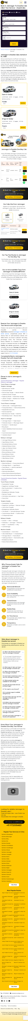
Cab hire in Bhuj (5, 838)
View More (14, 884)
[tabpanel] (14, 28)
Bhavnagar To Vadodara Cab (19, 969)
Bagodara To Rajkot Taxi (19, 960)
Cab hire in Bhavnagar (7, 836)
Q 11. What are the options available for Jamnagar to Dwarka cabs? (12, 707)
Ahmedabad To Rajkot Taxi (19, 922)
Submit (14, 44)
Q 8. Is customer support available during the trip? (11, 693)
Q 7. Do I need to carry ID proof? (11, 689)
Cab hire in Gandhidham (7, 845)
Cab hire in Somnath (6, 874)
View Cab (24, 232)
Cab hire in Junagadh (6, 854)
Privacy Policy (4, 1005)
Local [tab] (19, 12)
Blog (19, 1008)
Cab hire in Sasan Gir (6, 872)
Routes (7, 49)
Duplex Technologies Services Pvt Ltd (17, 1014)
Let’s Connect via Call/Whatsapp (14, 822)
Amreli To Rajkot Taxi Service (8, 945)
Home (2, 49)
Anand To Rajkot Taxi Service (8, 948)
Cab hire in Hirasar (6, 850)
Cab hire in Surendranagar (8, 879)
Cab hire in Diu (5, 841)
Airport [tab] (5, 14)
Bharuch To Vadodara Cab (19, 962)
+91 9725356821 (14, 825)
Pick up (4, 17)
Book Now (23, 103)
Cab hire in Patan (5, 863)
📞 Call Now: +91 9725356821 (14, 197)
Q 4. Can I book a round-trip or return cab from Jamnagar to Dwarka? (12, 676)
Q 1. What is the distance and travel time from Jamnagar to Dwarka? (11, 652)
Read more (14, 372)
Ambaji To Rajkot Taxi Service (8, 941)
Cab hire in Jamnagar (6, 852)
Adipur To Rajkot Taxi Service (8, 892)
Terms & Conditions (12, 1005)
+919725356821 (14, 1018)
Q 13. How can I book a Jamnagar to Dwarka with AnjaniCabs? (12, 716)
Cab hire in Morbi (5, 859)
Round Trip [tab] (13, 12)
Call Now (24, 170)
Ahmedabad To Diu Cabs (19, 900)
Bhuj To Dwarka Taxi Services (8, 981)
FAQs (16, 1008)
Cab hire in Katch (5, 856)
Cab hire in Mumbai (6, 861)
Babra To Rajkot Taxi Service (7, 960)
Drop (4, 22)
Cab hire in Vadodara (6, 881)
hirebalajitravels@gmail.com (17, 993)
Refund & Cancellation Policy (7, 1008)
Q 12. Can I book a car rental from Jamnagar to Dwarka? (11, 712)
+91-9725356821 (14, 353)
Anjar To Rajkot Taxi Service (7, 952)
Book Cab (24, 229)
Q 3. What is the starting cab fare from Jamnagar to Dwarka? (11, 672)
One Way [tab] (6, 12)
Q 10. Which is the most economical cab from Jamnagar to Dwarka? (11, 703)
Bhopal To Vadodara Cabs (19, 973)
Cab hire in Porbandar (6, 865)
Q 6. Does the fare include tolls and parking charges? (11, 685)
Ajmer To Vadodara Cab (19, 937)
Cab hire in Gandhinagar (7, 847)
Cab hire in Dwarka (6, 843)
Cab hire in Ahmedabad (7, 834)
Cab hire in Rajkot (5, 867)
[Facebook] (2, 1001)
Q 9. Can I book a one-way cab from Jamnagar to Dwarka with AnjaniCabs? (12, 698)
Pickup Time (5, 32)
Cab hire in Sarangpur (7, 870)
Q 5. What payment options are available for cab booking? (10, 681)
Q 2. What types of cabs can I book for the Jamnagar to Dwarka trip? (12, 668)
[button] (25, 2)
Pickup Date (5, 27)
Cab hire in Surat (5, 876)
